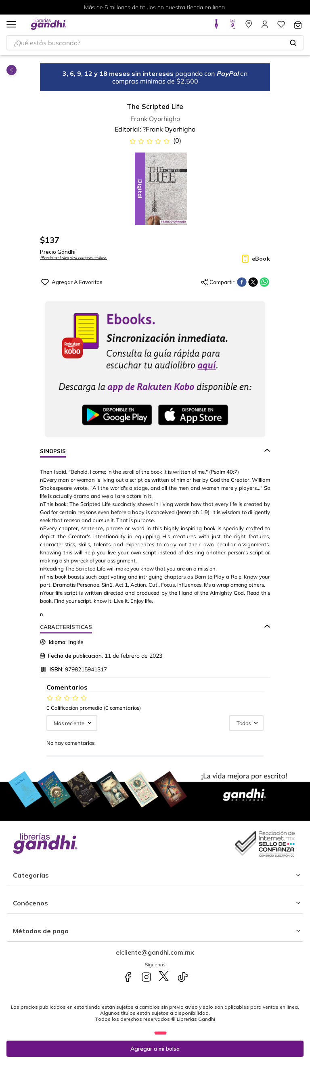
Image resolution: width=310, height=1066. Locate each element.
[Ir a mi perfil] (265, 27)
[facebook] (242, 282)
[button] (11, 24)
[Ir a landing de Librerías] (248, 27)
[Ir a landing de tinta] (216, 27)
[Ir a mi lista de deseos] (281, 27)
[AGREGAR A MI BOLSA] (155, 1049)
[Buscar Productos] (293, 43)
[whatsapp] (264, 282)
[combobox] (155, 42)
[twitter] (253, 282)
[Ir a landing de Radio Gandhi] (232, 27)
